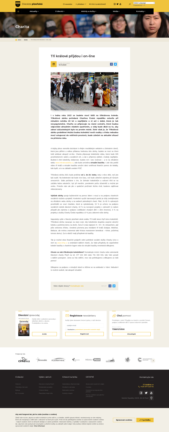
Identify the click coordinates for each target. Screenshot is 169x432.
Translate (148, 5)
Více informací (39, 426)
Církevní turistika (69, 377)
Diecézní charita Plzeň (46, 384)
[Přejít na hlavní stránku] (28, 4)
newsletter (68, 4)
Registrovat (84, 334)
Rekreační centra (68, 390)
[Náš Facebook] (114, 4)
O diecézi (19, 377)
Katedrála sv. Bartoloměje (70, 384)
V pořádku (145, 420)
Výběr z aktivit (45, 377)
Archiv (44, 334)
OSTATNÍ (90, 377)
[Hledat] (129, 4)
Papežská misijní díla (46, 393)
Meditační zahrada (68, 387)
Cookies (88, 387)
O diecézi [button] (59, 11)
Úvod (26, 39)
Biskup (17, 390)
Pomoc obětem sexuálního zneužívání (95, 395)
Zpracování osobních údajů (95, 384)
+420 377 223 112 (147, 386)
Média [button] (115, 11)
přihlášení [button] (81, 4)
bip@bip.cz (149, 384)
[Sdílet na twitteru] (115, 64)
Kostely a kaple (67, 393)
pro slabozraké (98, 4)
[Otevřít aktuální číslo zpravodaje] (23, 328)
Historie (18, 384)
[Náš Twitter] (117, 4)
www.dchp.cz (62, 243)
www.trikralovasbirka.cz (64, 163)
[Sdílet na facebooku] (111, 64)
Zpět (19, 39)
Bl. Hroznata (19, 393)
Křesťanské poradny (45, 387)
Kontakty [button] (140, 11)
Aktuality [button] (33, 11)
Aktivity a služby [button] (88, 11)
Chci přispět (131, 334)
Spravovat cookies (124, 420)
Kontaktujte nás (77, 286)
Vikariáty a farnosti (21, 387)
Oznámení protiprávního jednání (94, 391)
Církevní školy (43, 390)
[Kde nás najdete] (151, 398)
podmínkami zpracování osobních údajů (87, 329)
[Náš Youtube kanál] (120, 4)
